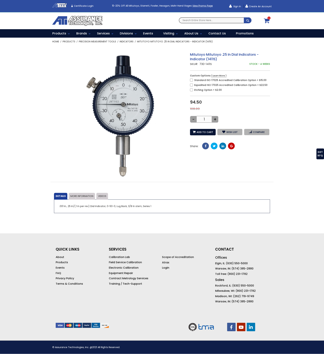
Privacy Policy (65, 278)
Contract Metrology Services (128, 278)
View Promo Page (202, 5)
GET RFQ (320, 153)
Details (61, 196)
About (60, 257)
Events (60, 268)
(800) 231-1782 (237, 274)
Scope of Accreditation (178, 257)
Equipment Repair (121, 273)
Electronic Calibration (124, 268)
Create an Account (260, 6)
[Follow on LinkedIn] (251, 327)
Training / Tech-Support (125, 284)
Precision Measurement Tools (97, 41)
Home (55, 41)
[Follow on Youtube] (241, 327)
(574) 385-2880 (242, 268)
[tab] (60, 196)
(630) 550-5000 (237, 263)
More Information (81, 196)
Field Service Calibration (125, 262)
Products (69, 41)
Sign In (237, 6)
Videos (102, 196)
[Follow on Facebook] (231, 327)
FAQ (58, 273)
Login (165, 268)
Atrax (165, 262)
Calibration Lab (119, 257)
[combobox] (215, 20)
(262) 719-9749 (243, 296)
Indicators (126, 41)
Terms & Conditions (69, 284)
